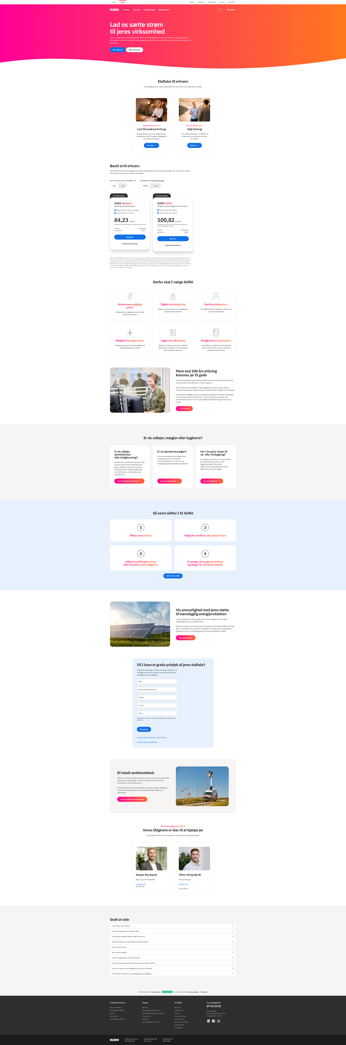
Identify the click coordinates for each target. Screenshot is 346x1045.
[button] (173, 926)
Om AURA (231, 2)
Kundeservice (146, 1016)
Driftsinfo (201, 2)
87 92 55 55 (214, 1006)
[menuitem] (114, 2)
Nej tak (145, 186)
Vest (114, 186)
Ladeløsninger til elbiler (117, 1019)
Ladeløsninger (149, 9)
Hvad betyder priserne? (130, 243)
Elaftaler (126, 9)
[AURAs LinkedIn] (208, 1021)
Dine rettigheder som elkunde (151, 1022)
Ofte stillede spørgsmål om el (151, 1010)
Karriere (222, 2)
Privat (114, 2)
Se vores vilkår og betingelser (147, 742)
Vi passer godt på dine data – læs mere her (152, 737)
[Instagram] (218, 1021)
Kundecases (212, 2)
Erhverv (122, 2)
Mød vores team (134, 50)
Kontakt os (177, 1007)
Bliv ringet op (117, 50)
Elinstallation (164, 9)
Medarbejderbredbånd (117, 1010)
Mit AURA (145, 1007)
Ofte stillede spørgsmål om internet (153, 1013)
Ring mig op (144, 729)
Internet (136, 9)
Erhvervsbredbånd (115, 1007)
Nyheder (177, 1013)
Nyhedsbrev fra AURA (181, 1022)
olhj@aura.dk (183, 884)
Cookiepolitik (178, 1028)
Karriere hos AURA (180, 1016)
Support (192, 2)
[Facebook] (213, 1021)
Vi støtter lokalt (179, 1019)
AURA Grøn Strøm (158, 181)
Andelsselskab (178, 1010)
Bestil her (130, 237)
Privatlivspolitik (179, 1025)
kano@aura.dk (141, 884)
